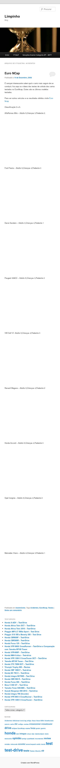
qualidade (30, 739)
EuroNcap (43, 607)
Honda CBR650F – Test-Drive (17, 637)
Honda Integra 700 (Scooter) (17, 693)
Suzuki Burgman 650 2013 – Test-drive (21, 690)
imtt (17, 734)
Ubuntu (38, 751)
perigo (24, 739)
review (47, 738)
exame (27, 728)
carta (12, 724)
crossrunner (35, 723)
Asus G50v (40, 721)
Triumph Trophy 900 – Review (17, 667)
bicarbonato (49, 721)
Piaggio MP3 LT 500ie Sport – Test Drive (22, 631)
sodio (38, 744)
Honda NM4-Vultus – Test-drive (18, 655)
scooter (21, 744)
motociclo (8, 739)
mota (46, 734)
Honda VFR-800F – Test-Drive (17, 652)
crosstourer (46, 723)
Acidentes (34, 607)
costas (26, 724)
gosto (38, 728)
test (49, 743)
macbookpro (39, 734)
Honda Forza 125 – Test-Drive (17, 643)
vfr (42, 750)
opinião (16, 738)
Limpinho (12, 16)
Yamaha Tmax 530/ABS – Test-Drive (20, 688)
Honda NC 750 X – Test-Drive (17, 673)
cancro (7, 724)
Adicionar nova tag (20, 721)
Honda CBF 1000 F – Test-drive (18, 670)
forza (33, 728)
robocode (14, 744)
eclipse (14, 728)
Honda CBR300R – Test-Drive (17, 640)
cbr (15, 723)
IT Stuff (16, 55)
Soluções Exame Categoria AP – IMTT (37, 55)
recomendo (39, 739)
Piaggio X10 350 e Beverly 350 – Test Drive (23, 634)
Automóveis (20, 607)
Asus (34, 721)
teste (26, 750)
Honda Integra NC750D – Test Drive (20, 676)
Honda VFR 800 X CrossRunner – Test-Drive (23, 696)
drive (8, 728)
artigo (29, 721)
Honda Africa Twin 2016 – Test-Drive (20, 628)
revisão (7, 744)
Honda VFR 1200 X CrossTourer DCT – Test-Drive (26, 658)
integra (23, 733)
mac (33, 734)
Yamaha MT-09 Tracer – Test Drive (19, 661)
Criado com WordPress (30, 762)
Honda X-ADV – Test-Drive (16, 622)
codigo (20, 724)
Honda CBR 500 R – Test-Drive (17, 679)
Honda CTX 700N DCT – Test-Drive (19, 664)
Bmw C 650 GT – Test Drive (16, 685)
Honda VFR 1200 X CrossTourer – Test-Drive (23, 699)
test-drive (14, 750)
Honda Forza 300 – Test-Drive (17, 682)
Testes (50, 607)
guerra (43, 728)
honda (10, 733)
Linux (29, 734)
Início (7, 55)
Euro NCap (12, 73)
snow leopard (31, 744)
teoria (43, 744)
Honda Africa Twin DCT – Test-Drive (20, 625)
